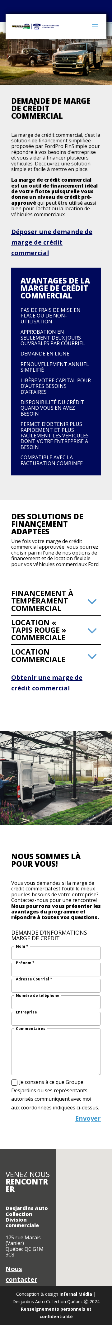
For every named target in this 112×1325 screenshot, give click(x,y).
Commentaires (30, 1029)
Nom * (22, 946)
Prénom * (25, 963)
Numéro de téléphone (37, 996)
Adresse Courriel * (34, 979)
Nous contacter (21, 1274)
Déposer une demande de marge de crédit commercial (51, 242)
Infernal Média (75, 1294)
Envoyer (88, 1118)
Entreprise (26, 1012)
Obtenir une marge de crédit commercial (46, 682)
